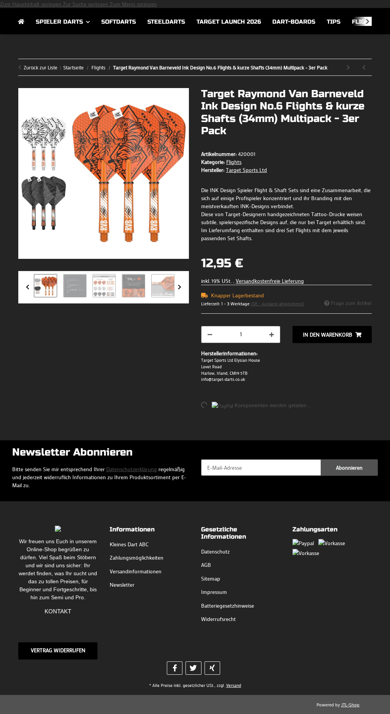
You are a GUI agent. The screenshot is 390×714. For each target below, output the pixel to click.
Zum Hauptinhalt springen (31, 4)
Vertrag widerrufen (58, 650)
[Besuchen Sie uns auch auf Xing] (212, 668)
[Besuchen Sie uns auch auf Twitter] (193, 668)
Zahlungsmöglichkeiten (136, 557)
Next (179, 287)
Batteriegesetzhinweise (227, 605)
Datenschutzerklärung (131, 469)
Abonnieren (349, 467)
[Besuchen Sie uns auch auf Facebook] (174, 668)
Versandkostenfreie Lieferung (270, 280)
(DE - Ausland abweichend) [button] (277, 303)
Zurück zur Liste (41, 67)
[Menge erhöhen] (271, 334)
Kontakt (58, 611)
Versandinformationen (135, 571)
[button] (362, 21)
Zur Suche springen (86, 4)
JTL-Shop (350, 704)
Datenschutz (215, 551)
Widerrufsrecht (218, 619)
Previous (27, 287)
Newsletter (122, 584)
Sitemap (210, 578)
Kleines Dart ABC (129, 544)
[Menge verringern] (209, 334)
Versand (233, 685)
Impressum (214, 591)
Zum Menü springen (133, 4)
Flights (233, 161)
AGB (206, 564)
